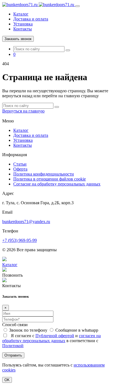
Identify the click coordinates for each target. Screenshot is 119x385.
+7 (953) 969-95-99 (19, 240)
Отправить (13, 355)
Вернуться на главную (23, 111)
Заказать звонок (18, 39)
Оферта (20, 169)
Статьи (20, 164)
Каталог (21, 14)
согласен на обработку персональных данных (51, 338)
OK (7, 380)
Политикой (13, 345)
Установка (23, 24)
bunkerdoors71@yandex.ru (26, 221)
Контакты (22, 29)
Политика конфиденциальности (43, 174)
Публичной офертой (54, 335)
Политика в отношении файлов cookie (49, 179)
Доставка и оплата (30, 19)
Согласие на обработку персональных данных (56, 184)
